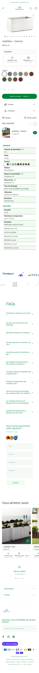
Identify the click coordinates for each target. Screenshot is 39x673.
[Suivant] (35, 124)
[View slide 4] (23, 578)
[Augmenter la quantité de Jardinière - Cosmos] (13, 89)
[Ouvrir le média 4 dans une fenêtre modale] (33, 15)
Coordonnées (31, 661)
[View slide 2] (18, 578)
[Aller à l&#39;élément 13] (34, 36)
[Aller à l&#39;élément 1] (7, 36)
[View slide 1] (16, 578)
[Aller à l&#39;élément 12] (31, 36)
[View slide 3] (21, 578)
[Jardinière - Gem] (16, 526)
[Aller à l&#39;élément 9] (24, 36)
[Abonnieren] (33, 628)
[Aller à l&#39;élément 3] (12, 36)
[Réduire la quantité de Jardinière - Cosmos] (4, 89)
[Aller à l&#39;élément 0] (5, 36)
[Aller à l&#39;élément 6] (17, 36)
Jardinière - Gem (9, 547)
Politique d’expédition (21, 661)
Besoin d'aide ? (32, 117)
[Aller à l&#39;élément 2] (10, 36)
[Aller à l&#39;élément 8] (22, 36)
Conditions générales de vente (15, 664)
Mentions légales (27, 664)
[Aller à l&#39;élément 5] (15, 36)
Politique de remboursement (13, 659)
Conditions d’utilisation (10, 661)
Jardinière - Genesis (19, 131)
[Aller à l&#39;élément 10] (27, 36)
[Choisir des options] (28, 541)
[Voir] (35, 132)
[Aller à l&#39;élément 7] (19, 36)
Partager (7, 117)
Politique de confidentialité (27, 659)
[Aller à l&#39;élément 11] (29, 36)
